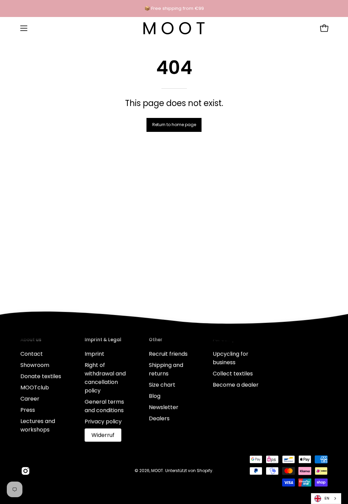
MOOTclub (34, 387)
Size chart (162, 384)
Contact (31, 354)
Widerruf (103, 435)
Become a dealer (236, 384)
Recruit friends (168, 354)
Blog (154, 396)
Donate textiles (40, 376)
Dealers (159, 418)
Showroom (34, 365)
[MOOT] (174, 28)
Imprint (94, 354)
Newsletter (163, 407)
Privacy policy (103, 421)
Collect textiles (233, 373)
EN (327, 498)
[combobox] (326, 498)
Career (29, 398)
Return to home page (174, 124)
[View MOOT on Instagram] (25, 471)
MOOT (157, 470)
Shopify (204, 470)
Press (27, 410)
